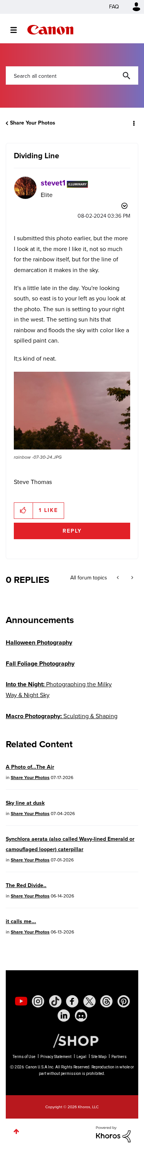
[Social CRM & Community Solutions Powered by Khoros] (113, 1133)
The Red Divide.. (26, 885)
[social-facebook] (72, 1001)
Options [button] (133, 123)
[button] (72, 411)
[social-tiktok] (55, 1001)
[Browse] (17, 29)
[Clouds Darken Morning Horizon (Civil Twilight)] (118, 578)
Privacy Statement (55, 1057)
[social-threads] (106, 1001)
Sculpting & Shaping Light (62, 721)
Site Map (98, 1057)
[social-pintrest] (124, 1001)
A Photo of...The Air (30, 767)
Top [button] (16, 1131)
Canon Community (50, 30)
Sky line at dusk (25, 803)
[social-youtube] (21, 1001)
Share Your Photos (32, 123)
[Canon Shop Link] (72, 1040)
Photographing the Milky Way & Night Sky (59, 689)
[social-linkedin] (64, 1015)
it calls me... (21, 921)
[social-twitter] (89, 1001)
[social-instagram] (38, 1001)
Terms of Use (24, 1057)
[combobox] (72, 75)
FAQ (114, 7)
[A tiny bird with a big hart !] (131, 578)
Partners (119, 1057)
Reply (72, 531)
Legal (81, 1057)
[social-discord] (81, 1015)
